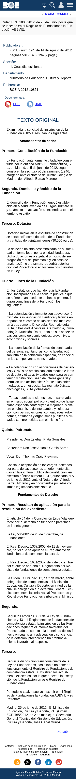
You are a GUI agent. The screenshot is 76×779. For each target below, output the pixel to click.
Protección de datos (47, 749)
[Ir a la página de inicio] (11, 7)
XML (38, 104)
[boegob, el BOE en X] (27, 764)
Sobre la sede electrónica (32, 746)
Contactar (8, 746)
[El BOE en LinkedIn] (48, 764)
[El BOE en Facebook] (38, 764)
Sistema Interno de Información (30, 751)
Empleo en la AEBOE (38, 754)
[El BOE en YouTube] (59, 764)
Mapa (53, 746)
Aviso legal (66, 746)
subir (66, 731)
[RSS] (17, 764)
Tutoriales (57, 751)
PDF (16, 104)
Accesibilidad (25, 749)
